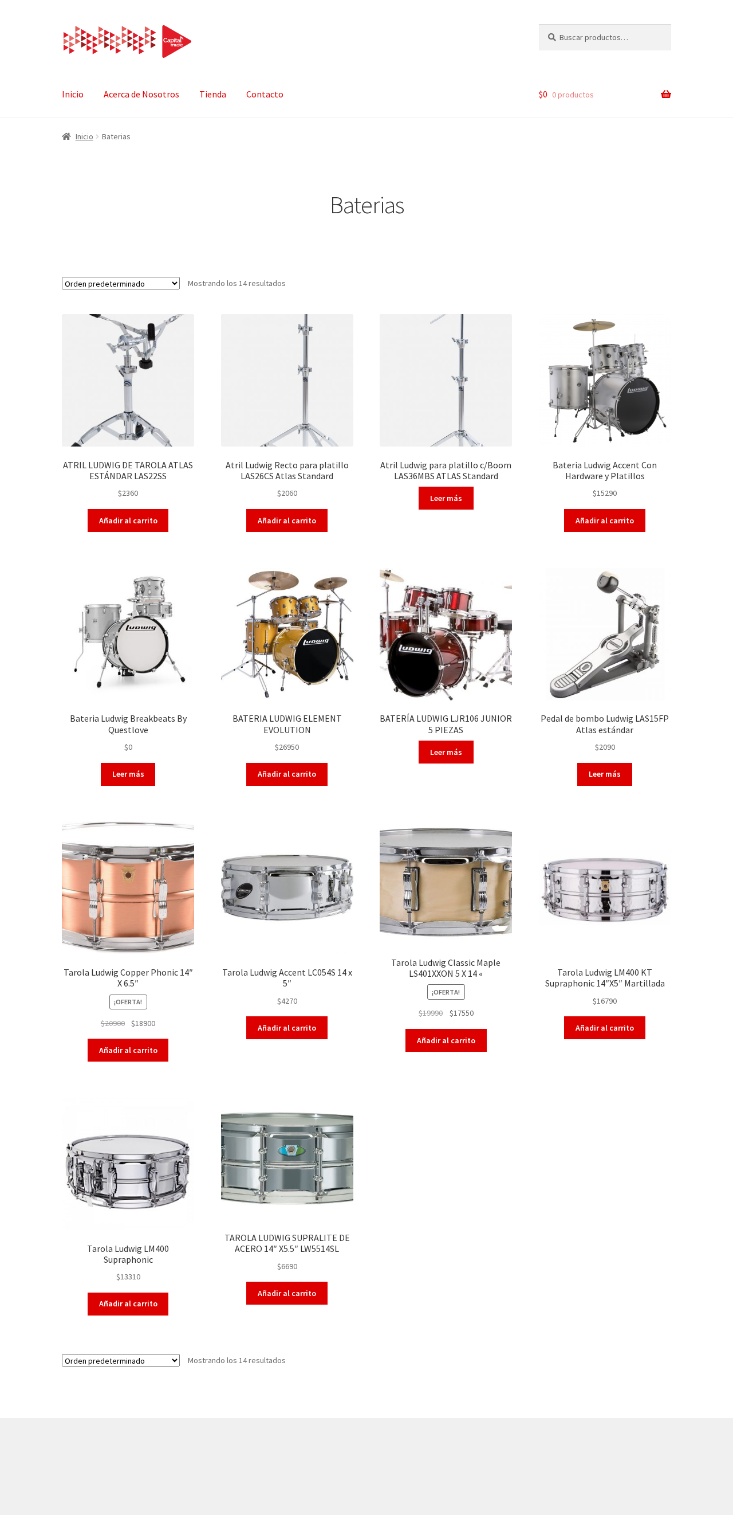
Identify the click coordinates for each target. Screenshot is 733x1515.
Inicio (73, 94)
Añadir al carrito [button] (128, 520)
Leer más (446, 498)
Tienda (212, 94)
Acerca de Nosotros (141, 94)
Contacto (264, 94)
